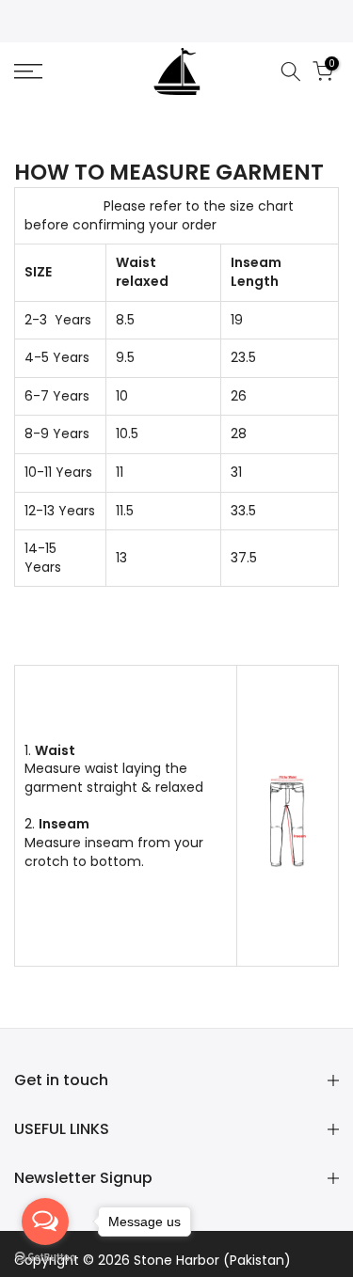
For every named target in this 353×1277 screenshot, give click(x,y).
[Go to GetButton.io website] (45, 1258)
